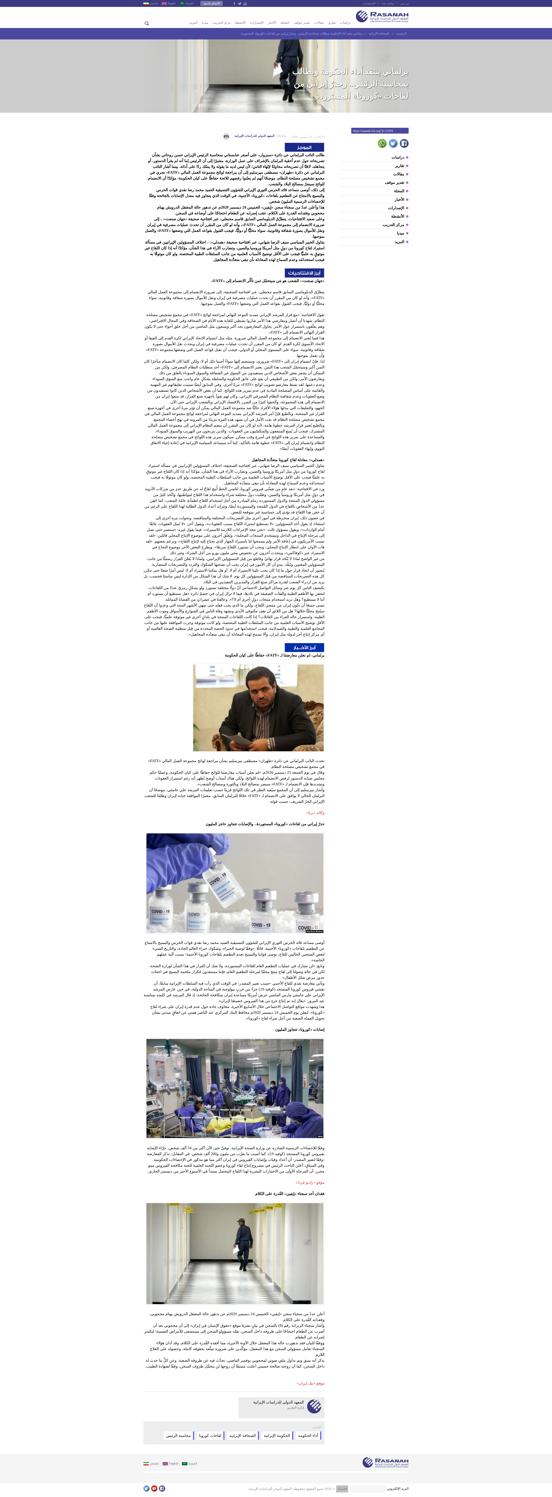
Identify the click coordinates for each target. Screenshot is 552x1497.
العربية (189, 3)
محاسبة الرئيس (178, 1435)
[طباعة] (226, 136)
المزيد (193, 22)
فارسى (154, 3)
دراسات (345, 22)
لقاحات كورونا (210, 1435)
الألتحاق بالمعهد (211, 3)
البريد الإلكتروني (398, 1488)
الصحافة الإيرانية (242, 1435)
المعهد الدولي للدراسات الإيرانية (260, 135)
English (172, 3)
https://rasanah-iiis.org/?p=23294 (373, 131)
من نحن (404, 3)
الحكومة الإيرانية (277, 1435)
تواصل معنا (388, 3)
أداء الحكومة (308, 1435)
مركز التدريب (222, 22)
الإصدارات (256, 22)
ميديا (205, 22)
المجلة (285, 22)
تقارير (332, 22)
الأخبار (272, 22)
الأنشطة (240, 22)
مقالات (319, 22)
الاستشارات (369, 3)
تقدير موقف (302, 22)
